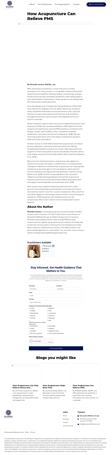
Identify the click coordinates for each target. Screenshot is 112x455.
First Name (32, 286)
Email (30, 292)
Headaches (51, 315)
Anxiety (32, 308)
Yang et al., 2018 (65, 134)
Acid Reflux (33, 331)
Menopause (52, 318)
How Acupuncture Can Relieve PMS (83, 386)
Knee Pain (33, 318)
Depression (51, 308)
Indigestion (51, 328)
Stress (50, 310)
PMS (50, 320)
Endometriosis (34, 326)
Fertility (32, 328)
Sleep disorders (34, 313)
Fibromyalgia (52, 326)
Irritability (32, 310)
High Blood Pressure (54, 331)
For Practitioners (45, 4)
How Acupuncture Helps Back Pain (54, 386)
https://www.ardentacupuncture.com (51, 233)
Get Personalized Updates (56, 348)
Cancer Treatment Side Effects (56, 333)
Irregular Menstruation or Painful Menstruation (37, 323)
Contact (76, 4)
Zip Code (31, 299)
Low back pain (52, 313)
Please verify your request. (36, 336)
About (32, 4)
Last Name (59, 286)
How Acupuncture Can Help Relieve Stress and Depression (25, 386)
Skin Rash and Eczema (36, 333)
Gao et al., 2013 (67, 182)
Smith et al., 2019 (35, 174)
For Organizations (62, 4)
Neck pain (32, 315)
